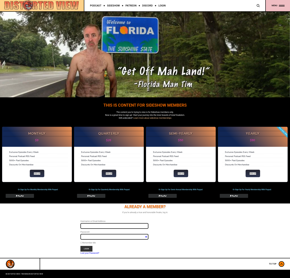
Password (84, 232)
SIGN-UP (37, 174)
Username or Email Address (92, 221)
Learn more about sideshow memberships (152, 118)
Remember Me (89, 243)
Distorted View (37, 274)
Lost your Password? (89, 253)
